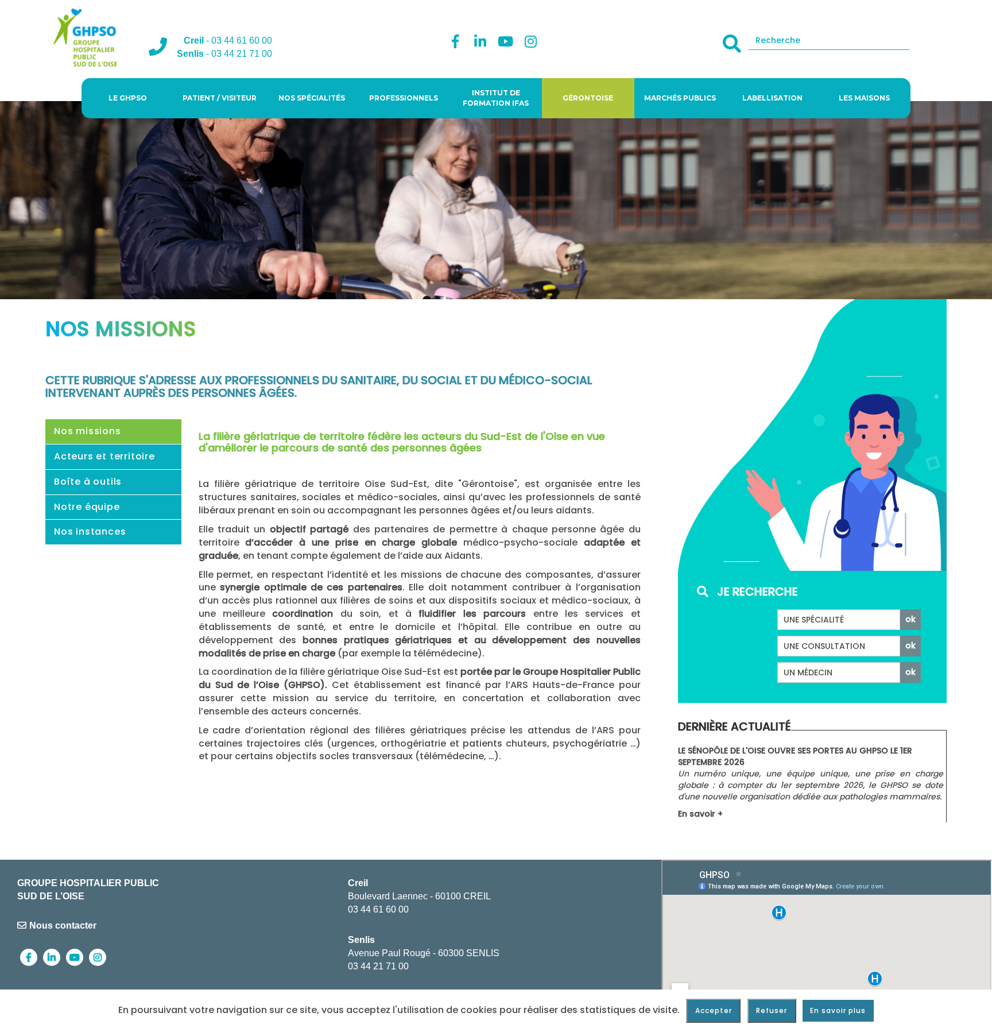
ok (910, 619)
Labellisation (772, 98)
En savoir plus (838, 1010)
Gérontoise (588, 98)
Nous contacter (62, 925)
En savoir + (700, 814)
